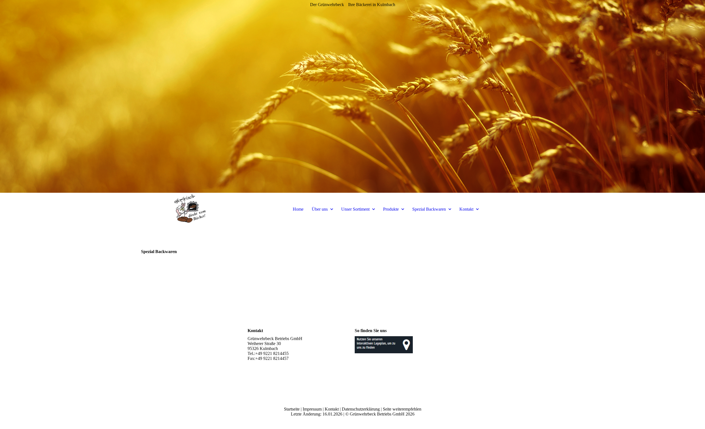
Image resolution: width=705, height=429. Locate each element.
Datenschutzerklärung (361, 409)
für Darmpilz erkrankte (481, 259)
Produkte (391, 209)
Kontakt (466, 209)
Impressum (312, 409)
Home (298, 209)
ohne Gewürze (367, 269)
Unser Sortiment (355, 209)
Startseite (292, 409)
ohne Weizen (259, 269)
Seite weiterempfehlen (402, 409)
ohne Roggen (366, 259)
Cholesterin (257, 259)
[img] (352, 96)
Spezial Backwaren (429, 209)
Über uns (320, 209)
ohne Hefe (150, 269)
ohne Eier (149, 259)
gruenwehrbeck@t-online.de (272, 363)
